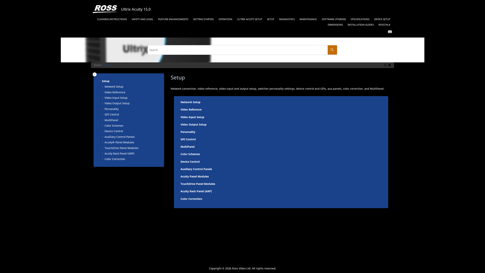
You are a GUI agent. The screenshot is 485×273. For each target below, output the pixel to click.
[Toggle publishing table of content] (95, 74)
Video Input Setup (116, 98)
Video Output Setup (117, 103)
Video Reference (115, 92)
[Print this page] (390, 65)
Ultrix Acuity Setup (249, 19)
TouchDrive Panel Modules (198, 184)
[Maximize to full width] (385, 65)
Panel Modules (119, 142)
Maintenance (308, 19)
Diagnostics (287, 19)
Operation (225, 19)
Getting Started (203, 19)
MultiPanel (188, 146)
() (119, 153)
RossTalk (384, 24)
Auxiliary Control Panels (120, 137)
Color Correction (115, 159)
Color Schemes (114, 125)
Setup (270, 19)
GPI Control (112, 114)
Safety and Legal (142, 19)
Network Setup (114, 86)
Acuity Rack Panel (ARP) (196, 191)
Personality (112, 109)
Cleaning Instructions (112, 19)
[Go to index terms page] (389, 33)
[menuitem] (112, 19)
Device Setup (382, 19)
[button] (100, 81)
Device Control (114, 131)
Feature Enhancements (173, 19)
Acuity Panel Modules (195, 176)
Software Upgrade (334, 19)
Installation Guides (361, 24)
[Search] (332, 50)
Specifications (360, 19)
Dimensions (335, 24)
